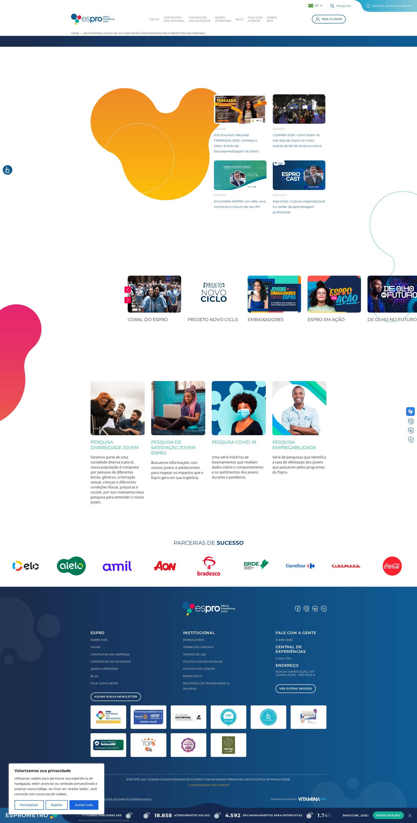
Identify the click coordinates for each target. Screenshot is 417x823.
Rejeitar (56, 805)
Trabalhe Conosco (198, 647)
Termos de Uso (194, 654)
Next (127, 300)
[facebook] (297, 608)
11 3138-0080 (284, 639)
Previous (127, 290)
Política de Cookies (199, 668)
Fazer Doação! (388, 815)
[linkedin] (411, 430)
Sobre (272, 19)
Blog (239, 19)
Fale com (255, 19)
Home (75, 33)
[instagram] (411, 421)
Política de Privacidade (202, 661)
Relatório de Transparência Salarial (206, 686)
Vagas (154, 19)
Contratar (174, 19)
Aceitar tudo (84, 805)
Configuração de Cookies (208, 785)
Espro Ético (192, 676)
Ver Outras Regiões (295, 688)
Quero (223, 19)
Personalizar (29, 805)
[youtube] (411, 439)
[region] (56, 788)
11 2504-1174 (283, 658)
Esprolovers (193, 639)
